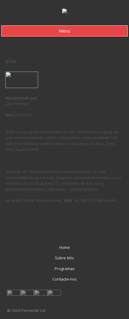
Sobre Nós (64, 258)
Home (64, 247)
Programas (65, 268)
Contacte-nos (64, 279)
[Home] (64, 12)
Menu (64, 31)
